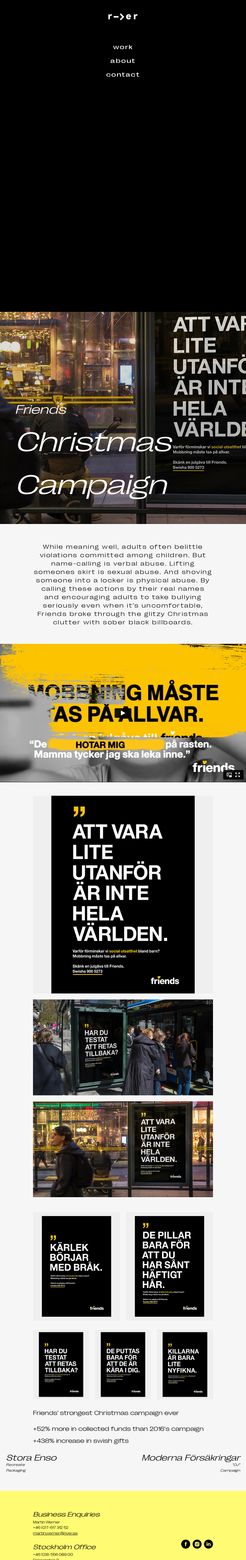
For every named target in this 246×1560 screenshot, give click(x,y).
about (123, 60)
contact (123, 74)
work (123, 46)
